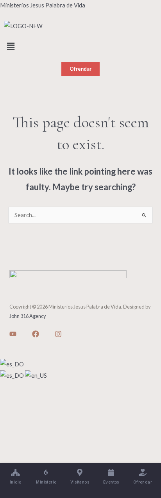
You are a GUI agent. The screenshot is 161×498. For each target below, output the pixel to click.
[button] (80, 46)
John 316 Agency (27, 316)
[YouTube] (12, 333)
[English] (36, 374)
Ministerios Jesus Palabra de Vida (42, 5)
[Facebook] (35, 333)
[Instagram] (58, 333)
